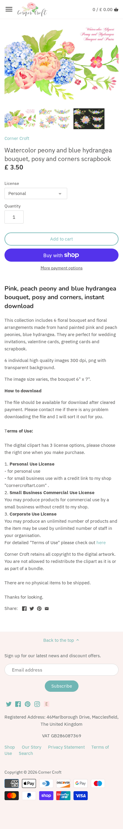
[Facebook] (18, 703)
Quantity (12, 206)
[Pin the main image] (39, 608)
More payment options (62, 268)
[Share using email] (46, 608)
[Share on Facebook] (24, 608)
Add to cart (61, 239)
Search (26, 753)
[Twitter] (9, 703)
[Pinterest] (27, 703)
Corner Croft (16, 138)
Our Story (31, 747)
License (11, 183)
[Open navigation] (8, 9)
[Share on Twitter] (32, 608)
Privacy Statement (66, 747)
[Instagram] (37, 703)
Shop (9, 747)
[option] (20, 118)
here (101, 542)
